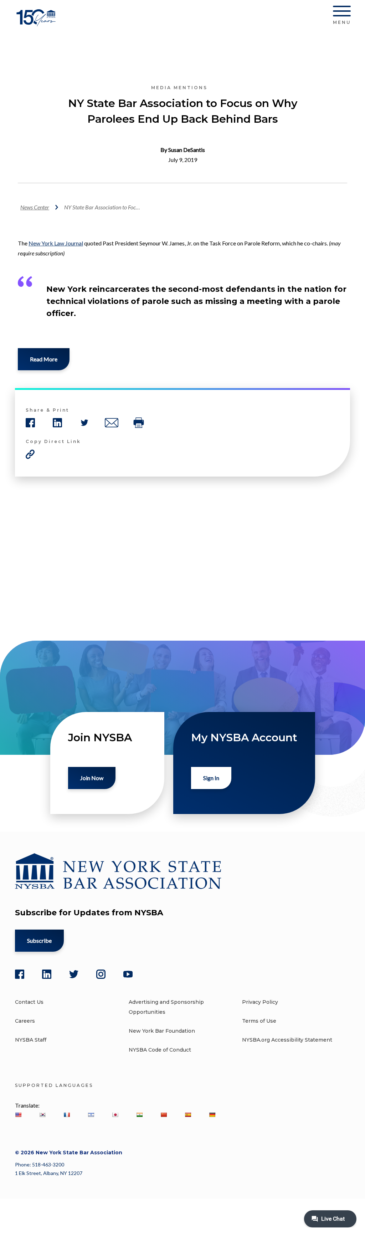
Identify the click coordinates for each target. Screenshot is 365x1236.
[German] (212, 1115)
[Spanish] (188, 1115)
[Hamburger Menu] (342, 12)
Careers (25, 1021)
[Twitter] (73, 974)
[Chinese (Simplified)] (163, 1115)
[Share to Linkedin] (57, 422)
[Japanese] (115, 1115)
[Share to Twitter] (84, 422)
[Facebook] (19, 974)
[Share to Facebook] (30, 422)
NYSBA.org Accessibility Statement (287, 1040)
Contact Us (29, 1002)
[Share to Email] (111, 422)
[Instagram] (101, 974)
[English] (18, 1115)
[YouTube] (128, 974)
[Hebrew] (91, 1115)
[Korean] (42, 1115)
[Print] (138, 422)
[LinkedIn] (46, 974)
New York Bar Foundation (162, 1031)
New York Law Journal (56, 243)
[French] (66, 1115)
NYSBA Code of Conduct (160, 1050)
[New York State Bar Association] (37, 23)
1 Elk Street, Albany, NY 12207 (48, 1173)
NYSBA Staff (30, 1040)
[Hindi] (139, 1115)
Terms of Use (259, 1021)
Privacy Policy (260, 1002)
